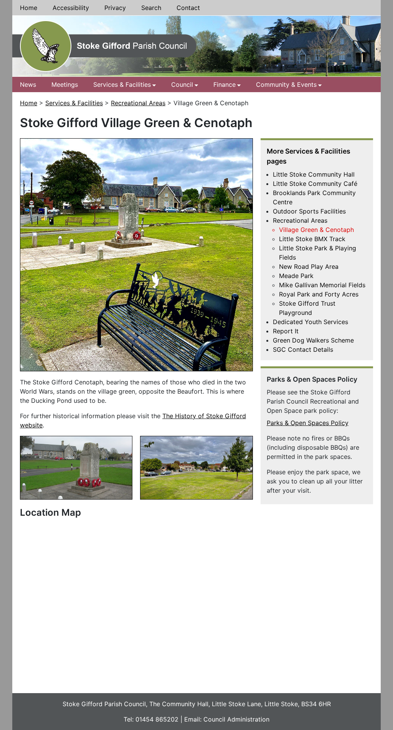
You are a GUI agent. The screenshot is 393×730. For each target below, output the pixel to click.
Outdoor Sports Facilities (309, 211)
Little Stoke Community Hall (314, 174)
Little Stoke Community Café (315, 183)
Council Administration (236, 719)
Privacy (115, 8)
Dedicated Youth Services (310, 322)
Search (151, 8)
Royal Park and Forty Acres (318, 294)
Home (28, 8)
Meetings (64, 84)
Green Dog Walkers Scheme (313, 340)
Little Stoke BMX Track (312, 239)
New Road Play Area (309, 266)
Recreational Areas (138, 103)
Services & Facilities (122, 84)
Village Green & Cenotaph (316, 229)
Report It (286, 331)
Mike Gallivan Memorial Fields (322, 285)
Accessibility (71, 8)
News (28, 84)
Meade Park (296, 276)
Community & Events (286, 84)
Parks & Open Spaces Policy (307, 423)
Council (182, 84)
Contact (188, 8)
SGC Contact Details (303, 349)
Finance (224, 84)
